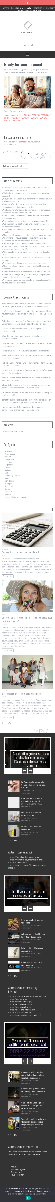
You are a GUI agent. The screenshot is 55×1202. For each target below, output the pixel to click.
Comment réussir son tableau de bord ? (20, 552)
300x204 (45, 115)
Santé (7, 489)
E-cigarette (9, 459)
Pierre (4, 351)
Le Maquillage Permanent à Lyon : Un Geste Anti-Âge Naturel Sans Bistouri (33, 785)
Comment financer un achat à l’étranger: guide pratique (27, 235)
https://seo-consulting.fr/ (20, 1007)
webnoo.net (11, 1178)
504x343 (28, 115)
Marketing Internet (12, 475)
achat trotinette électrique (13, 400)
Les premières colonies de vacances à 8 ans (31, 814)
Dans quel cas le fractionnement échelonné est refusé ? (25, 72)
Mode (7, 478)
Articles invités (17, 1159)
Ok (28, 1198)
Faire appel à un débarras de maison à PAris (32, 949)
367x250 (16, 120)
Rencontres (9, 486)
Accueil (14, 1153)
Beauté (8, 457)
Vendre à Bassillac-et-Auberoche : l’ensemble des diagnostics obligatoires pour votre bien (33, 1108)
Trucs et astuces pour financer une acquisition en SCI (26, 221)
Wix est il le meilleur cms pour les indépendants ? (29, 351)
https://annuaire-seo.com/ (21, 1004)
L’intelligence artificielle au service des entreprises (25, 263)
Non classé (9, 481)
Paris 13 (5, 355)
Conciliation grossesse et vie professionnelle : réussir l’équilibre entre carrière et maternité (27, 759)
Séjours (8, 494)
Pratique (8, 484)
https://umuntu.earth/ (19, 862)
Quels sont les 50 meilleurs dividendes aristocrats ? (31, 800)
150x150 (36, 115)
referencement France (11, 392)
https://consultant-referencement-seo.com (28, 996)
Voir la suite (7, 576)
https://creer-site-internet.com (23, 1010)
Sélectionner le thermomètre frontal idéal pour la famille (25, 321)
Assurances (10, 454)
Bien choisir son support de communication (31, 963)
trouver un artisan (9, 407)
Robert (5, 363)
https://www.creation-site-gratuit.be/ (25, 1015)
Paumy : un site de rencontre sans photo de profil (27, 1037)
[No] (51, 1193)
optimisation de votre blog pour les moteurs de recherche (33, 935)
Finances (8, 462)
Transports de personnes (15, 497)
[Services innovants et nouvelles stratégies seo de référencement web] (27, 29)
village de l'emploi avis (11, 385)
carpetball (6, 370)
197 (8, 723)
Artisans (8, 451)
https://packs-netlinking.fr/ (21, 1002)
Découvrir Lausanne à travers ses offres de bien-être (24, 324)
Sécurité (8, 492)
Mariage (8, 473)
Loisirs (7, 467)
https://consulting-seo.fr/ (20, 1012)
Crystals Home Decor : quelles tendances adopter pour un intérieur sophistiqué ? (32, 1092)
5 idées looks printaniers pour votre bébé (21, 693)
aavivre (5, 329)
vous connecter (20, 142)
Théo (4, 378)
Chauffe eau (7, 336)
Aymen (26, 70)
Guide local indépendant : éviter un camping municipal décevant (33, 1076)
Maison (8, 470)
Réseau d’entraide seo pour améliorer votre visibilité (27, 893)
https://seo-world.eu (18, 999)
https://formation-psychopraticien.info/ (26, 860)
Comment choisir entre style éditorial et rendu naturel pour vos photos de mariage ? (33, 1062)
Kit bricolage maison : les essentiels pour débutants (25, 243)
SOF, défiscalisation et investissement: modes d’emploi (27, 271)
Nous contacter (17, 1161)
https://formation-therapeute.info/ (24, 857)
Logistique (9, 465)
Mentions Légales (18, 1156)
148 (14, 841)
